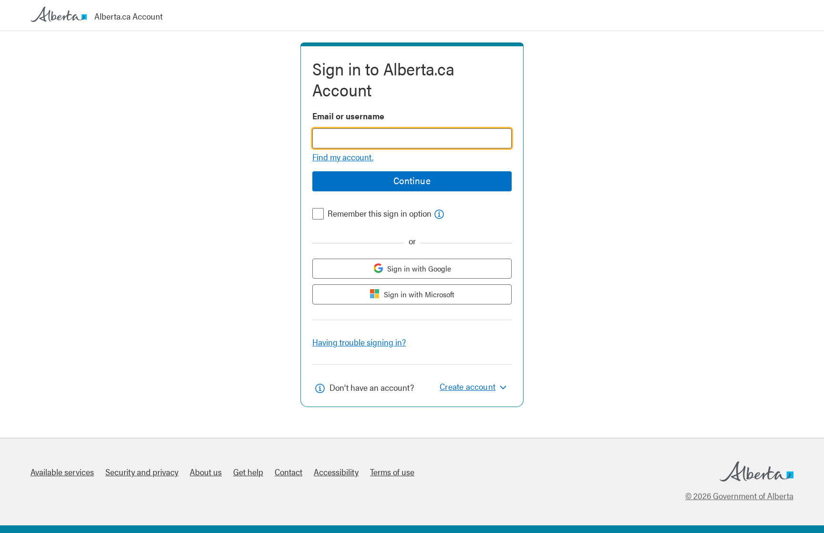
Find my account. (342, 157)
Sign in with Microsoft (419, 294)
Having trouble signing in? (359, 342)
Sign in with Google (419, 268)
